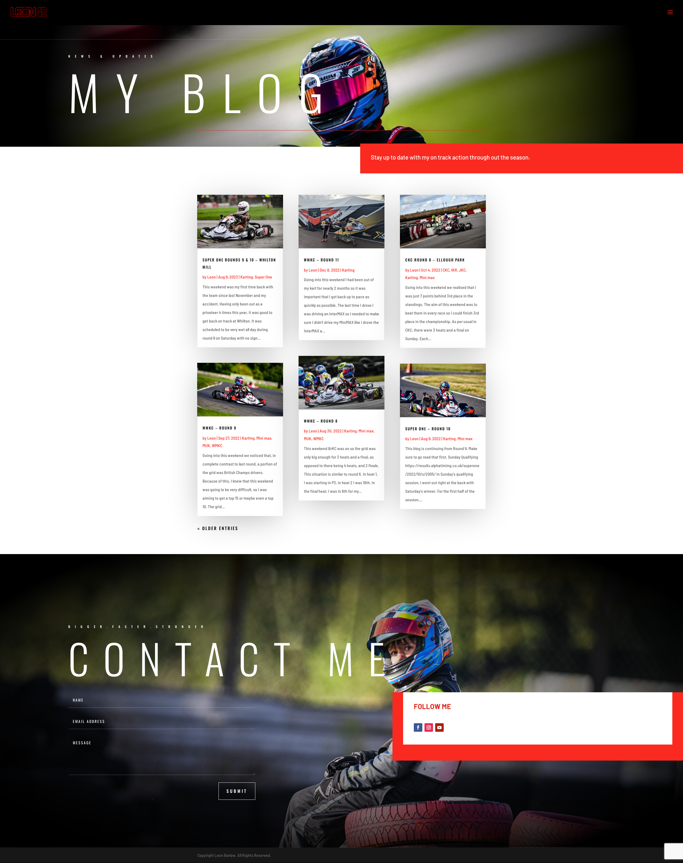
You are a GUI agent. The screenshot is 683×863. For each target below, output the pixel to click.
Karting (246, 276)
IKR (454, 269)
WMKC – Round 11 (321, 260)
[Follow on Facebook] (418, 727)
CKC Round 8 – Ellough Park (435, 260)
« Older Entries (217, 528)
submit (237, 791)
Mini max (263, 437)
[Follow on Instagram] (428, 727)
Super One (263, 276)
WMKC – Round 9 (219, 428)
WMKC (217, 445)
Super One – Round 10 (428, 428)
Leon (211, 276)
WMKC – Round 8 (321, 421)
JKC (462, 269)
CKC (446, 269)
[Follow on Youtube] (439, 727)
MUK (206, 445)
